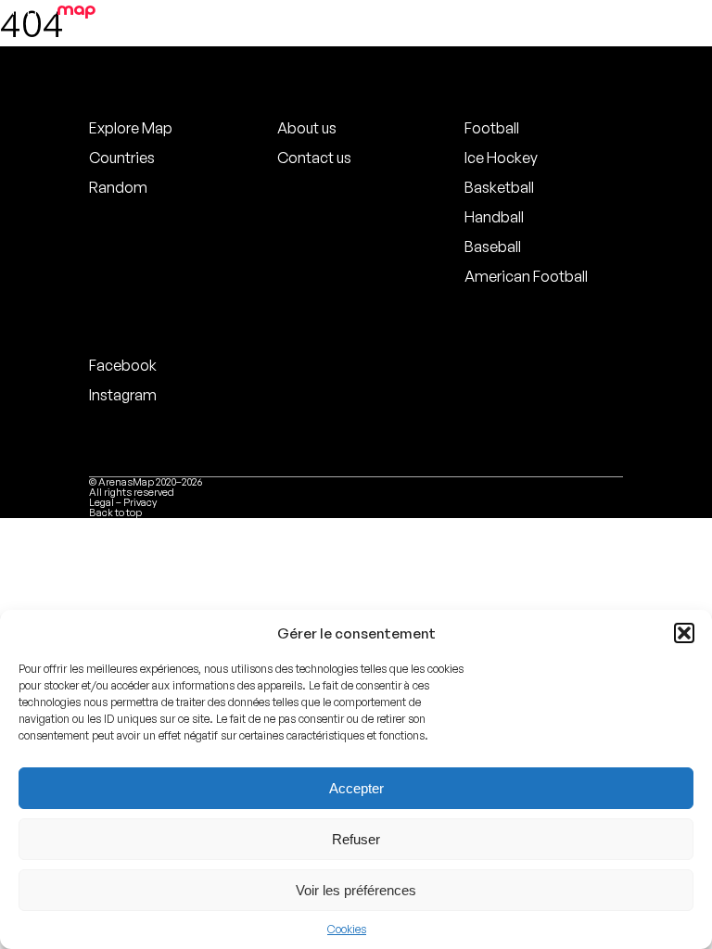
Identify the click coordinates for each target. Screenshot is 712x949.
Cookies (346, 929)
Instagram (123, 395)
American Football (526, 276)
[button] (684, 633)
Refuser (356, 839)
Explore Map (130, 128)
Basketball (499, 187)
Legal (101, 502)
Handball (494, 217)
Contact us (314, 157)
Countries (122, 157)
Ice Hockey (501, 157)
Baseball (492, 246)
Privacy (140, 502)
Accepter (356, 788)
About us (307, 128)
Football (491, 128)
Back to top (115, 512)
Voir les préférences (356, 890)
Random (118, 187)
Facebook (123, 365)
